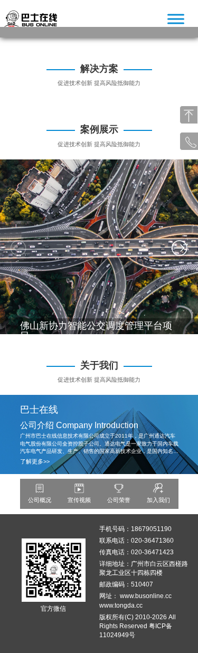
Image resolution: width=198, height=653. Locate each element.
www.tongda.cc (121, 605)
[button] (179, 248)
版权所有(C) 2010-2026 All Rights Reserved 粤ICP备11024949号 (137, 626)
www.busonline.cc (146, 596)
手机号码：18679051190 (135, 529)
